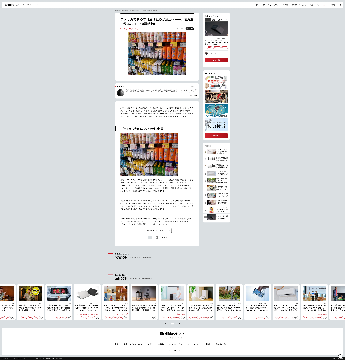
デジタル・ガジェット (274, 5)
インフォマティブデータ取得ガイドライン (35, 358)
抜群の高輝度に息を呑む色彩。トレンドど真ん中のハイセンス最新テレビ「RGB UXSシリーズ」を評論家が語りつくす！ (316, 307)
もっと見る (194, 95)
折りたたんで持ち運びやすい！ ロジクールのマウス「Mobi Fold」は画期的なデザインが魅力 (216, 42)
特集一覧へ (216, 135)
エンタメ (324, 5)
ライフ (311, 5)
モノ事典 (225, 20)
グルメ (318, 5)
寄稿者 (333, 5)
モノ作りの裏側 (219, 20)
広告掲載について (50, 358)
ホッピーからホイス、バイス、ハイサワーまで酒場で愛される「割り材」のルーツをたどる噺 (89, 307)
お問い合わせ (59, 358)
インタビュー (213, 20)
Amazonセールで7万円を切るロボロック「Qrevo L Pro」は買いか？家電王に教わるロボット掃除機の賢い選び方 (146, 307)
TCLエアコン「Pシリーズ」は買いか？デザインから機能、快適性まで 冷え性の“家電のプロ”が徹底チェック (259, 307)
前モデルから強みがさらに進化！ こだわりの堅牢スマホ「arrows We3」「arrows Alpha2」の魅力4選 (230, 307)
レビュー (208, 20)
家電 (264, 5)
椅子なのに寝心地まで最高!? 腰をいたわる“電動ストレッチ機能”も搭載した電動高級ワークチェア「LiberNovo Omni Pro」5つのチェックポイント (118, 307)
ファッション (303, 5)
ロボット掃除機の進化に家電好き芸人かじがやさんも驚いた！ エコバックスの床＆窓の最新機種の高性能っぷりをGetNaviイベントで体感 (288, 307)
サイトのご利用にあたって (7, 358)
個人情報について (19, 358)
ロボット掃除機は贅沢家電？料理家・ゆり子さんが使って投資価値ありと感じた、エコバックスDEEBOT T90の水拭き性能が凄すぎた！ (175, 307)
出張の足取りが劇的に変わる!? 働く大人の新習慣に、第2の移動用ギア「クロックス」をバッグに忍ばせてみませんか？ (203, 307)
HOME (116, 10)
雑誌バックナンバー (223, 344)
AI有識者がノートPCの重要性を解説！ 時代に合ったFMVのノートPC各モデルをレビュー (60, 307)
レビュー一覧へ (216, 60)
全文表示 (162, 237)
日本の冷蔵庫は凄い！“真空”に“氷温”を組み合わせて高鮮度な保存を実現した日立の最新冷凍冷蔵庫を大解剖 (32, 307)
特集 (257, 5)
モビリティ (286, 5)
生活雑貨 (294, 5)
